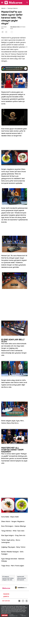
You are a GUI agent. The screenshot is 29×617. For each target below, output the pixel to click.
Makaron (6, 594)
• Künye (21, 614)
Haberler (3, 8)
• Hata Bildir (23, 615)
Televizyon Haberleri (12, 8)
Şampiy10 (6, 596)
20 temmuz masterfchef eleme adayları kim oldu (8, 578)
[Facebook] (23, 601)
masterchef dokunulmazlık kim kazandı (21, 578)
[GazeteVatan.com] (4, 615)
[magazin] (6, 588)
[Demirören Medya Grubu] (21, 588)
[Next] (19, 601)
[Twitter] (26, 601)
